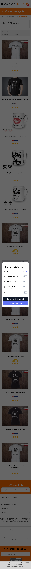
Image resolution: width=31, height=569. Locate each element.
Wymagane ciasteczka (12, 271)
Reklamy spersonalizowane (13, 292)
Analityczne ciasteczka (12, 281)
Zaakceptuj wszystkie (15, 303)
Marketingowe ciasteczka (13, 276)
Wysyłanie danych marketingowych (11, 287)
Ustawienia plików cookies (15, 267)
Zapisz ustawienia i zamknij (15, 299)
